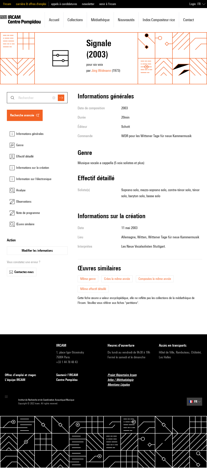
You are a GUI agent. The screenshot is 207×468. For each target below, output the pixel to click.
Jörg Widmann (101, 70)
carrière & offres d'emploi (31, 4)
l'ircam (7, 4)
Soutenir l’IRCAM (67, 375)
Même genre (88, 279)
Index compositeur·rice (159, 20)
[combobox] (37, 97)
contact (188, 20)
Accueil (54, 20)
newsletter (88, 4)
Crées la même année (117, 279)
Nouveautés (126, 20)
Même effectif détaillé (93, 289)
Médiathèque (100, 20)
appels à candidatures (64, 4)
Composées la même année (154, 279)
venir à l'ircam (107, 4)
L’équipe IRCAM (15, 380)
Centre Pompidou (67, 380)
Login (192, 4)
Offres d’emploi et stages (20, 375)
